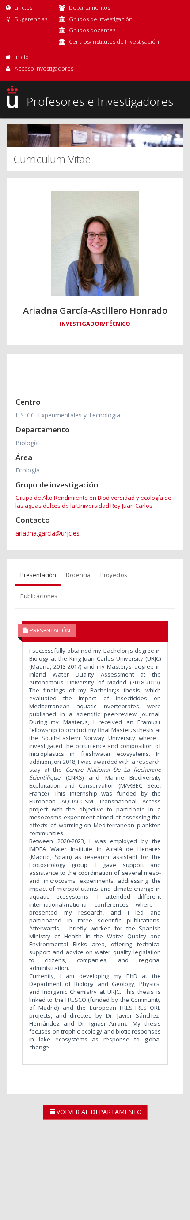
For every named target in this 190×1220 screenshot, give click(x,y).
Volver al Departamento (98, 1112)
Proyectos (113, 575)
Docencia (78, 575)
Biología (27, 443)
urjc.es (22, 7)
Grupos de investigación (101, 19)
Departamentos (89, 7)
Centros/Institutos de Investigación (114, 41)
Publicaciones (38, 596)
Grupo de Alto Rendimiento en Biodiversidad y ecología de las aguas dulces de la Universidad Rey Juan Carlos (93, 502)
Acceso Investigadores (44, 68)
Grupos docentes (92, 30)
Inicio (22, 57)
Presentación (38, 575)
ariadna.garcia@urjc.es (47, 533)
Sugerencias (30, 19)
